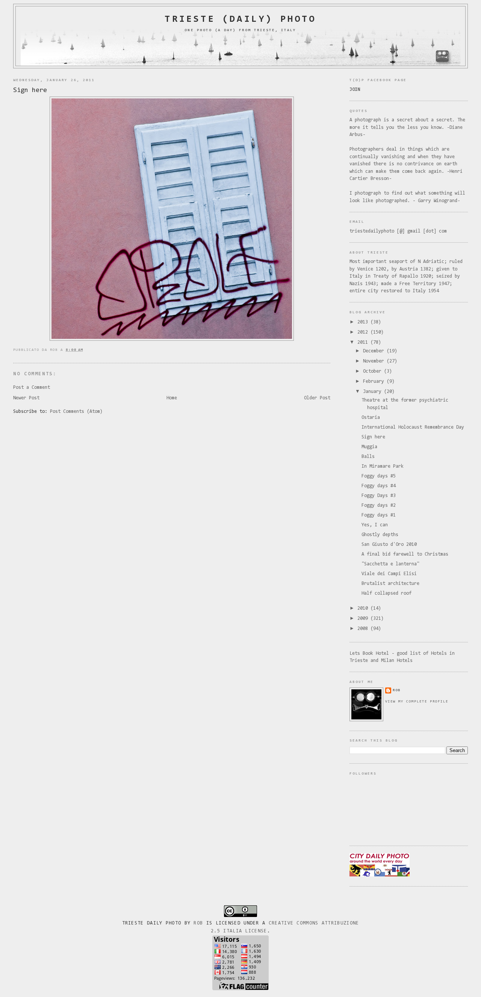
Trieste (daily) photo (240, 19)
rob (397, 690)
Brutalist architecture (390, 583)
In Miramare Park (383, 466)
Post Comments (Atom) (76, 411)
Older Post (317, 398)
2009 (364, 618)
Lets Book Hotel (369, 653)
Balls (368, 456)
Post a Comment (31, 387)
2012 (364, 332)
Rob (198, 923)
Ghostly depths (380, 534)
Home (171, 398)
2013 (364, 322)
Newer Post (26, 398)
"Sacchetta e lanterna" (390, 564)
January (373, 391)
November (375, 361)
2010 (364, 608)
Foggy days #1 (379, 515)
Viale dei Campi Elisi (389, 573)
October (373, 371)
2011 (364, 342)
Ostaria (371, 417)
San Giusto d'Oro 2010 (389, 544)
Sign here (30, 90)
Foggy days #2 (379, 505)
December (375, 351)
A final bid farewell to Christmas (405, 554)
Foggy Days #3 (379, 495)
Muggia (369, 446)
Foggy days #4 (379, 485)
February (375, 381)
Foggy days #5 (379, 476)
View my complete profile (416, 701)
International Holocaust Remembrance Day (413, 427)
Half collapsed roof (386, 593)
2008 (364, 628)
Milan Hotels (397, 660)
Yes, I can (375, 525)
